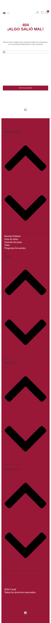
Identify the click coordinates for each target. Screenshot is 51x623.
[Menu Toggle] (4, 13)
